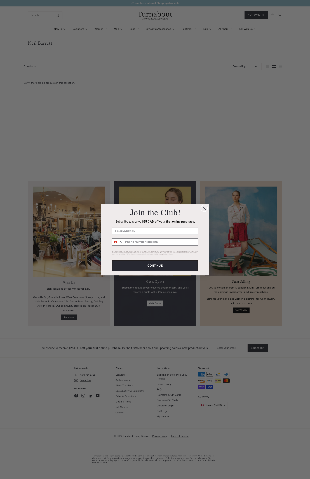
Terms (170, 254)
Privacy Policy (163, 254)
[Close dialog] (204, 208)
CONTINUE (155, 265)
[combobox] (117, 242)
